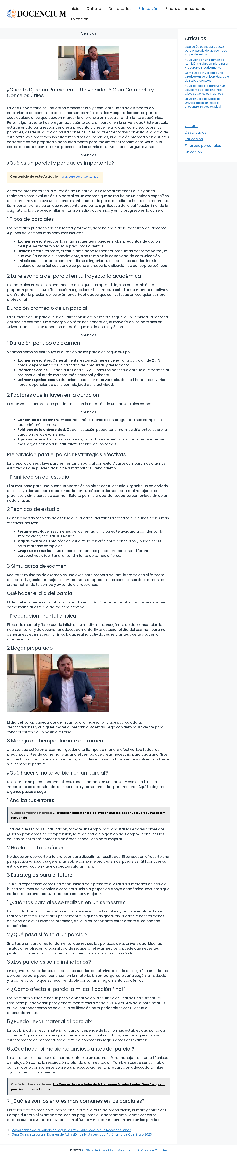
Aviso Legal (126, 1150)
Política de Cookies (152, 1150)
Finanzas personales (185, 8)
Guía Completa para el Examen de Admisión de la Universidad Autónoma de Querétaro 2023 (82, 1134)
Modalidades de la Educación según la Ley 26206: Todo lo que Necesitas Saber (71, 1130)
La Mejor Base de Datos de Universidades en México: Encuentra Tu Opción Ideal (203, 103)
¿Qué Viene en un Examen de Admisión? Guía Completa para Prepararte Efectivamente (206, 64)
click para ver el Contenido (79, 177)
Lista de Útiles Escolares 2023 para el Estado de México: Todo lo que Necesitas (206, 51)
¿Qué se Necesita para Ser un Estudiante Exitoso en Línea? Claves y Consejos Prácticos (205, 90)
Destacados (119, 8)
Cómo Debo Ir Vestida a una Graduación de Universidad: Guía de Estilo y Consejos (207, 77)
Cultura (93, 8)
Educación (148, 8)
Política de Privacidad (98, 1150)
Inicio (74, 8)
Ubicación (79, 19)
